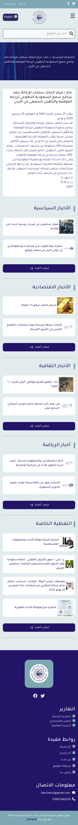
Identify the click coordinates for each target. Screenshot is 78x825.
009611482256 (61, 799)
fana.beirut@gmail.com (55, 793)
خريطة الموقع (62, 766)
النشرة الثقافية (61, 725)
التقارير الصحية (61, 716)
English (8, 17)
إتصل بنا (65, 772)
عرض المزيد (42, 268)
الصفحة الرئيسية (63, 57)
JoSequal (32, 819)
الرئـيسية (65, 746)
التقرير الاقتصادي (60, 721)
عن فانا (22, 4)
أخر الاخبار (65, 753)
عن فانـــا (66, 759)
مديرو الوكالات (9, 4)
